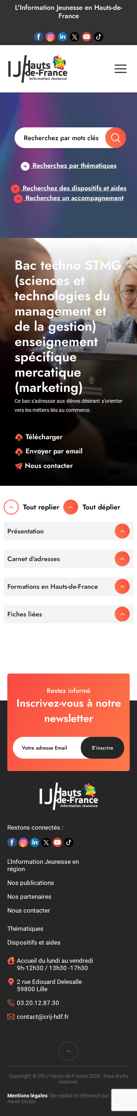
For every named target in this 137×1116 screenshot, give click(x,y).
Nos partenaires (29, 896)
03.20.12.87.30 (38, 1002)
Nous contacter (48, 465)
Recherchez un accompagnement (73, 198)
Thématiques (25, 928)
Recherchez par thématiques (74, 165)
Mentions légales (27, 1096)
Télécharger (42, 437)
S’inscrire (102, 747)
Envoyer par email (53, 451)
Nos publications (30, 882)
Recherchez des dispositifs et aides (73, 188)
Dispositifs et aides (34, 942)
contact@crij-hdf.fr (43, 1016)
